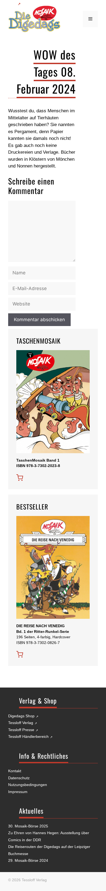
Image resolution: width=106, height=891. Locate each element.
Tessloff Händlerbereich (28, 736)
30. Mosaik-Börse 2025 (28, 826)
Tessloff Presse (21, 730)
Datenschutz (19, 778)
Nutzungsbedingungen (27, 784)
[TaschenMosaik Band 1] (19, 477)
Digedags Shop (21, 716)
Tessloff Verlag (20, 723)
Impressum (17, 792)
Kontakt (14, 771)
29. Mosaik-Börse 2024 (28, 860)
